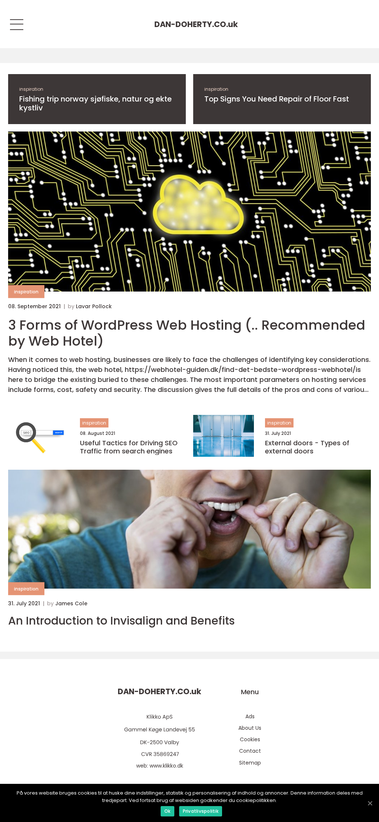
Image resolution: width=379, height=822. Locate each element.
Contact (250, 751)
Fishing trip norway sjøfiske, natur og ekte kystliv (95, 103)
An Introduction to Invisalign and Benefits (121, 621)
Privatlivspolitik (200, 811)
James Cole (71, 603)
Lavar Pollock (94, 306)
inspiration (31, 89)
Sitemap (250, 762)
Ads (250, 716)
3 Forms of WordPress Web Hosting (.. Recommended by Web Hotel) (186, 333)
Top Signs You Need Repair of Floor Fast (276, 98)
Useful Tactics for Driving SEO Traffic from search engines (129, 447)
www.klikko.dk (166, 765)
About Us (249, 728)
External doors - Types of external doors (307, 447)
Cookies (250, 739)
